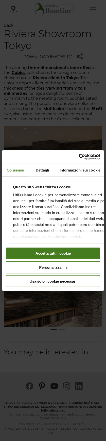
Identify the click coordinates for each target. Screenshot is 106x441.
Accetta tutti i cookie (53, 253)
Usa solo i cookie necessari (53, 281)
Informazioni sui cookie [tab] (80, 170)
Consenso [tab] (15, 170)
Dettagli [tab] (42, 170)
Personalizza (50, 267)
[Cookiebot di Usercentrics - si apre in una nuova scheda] (78, 157)
